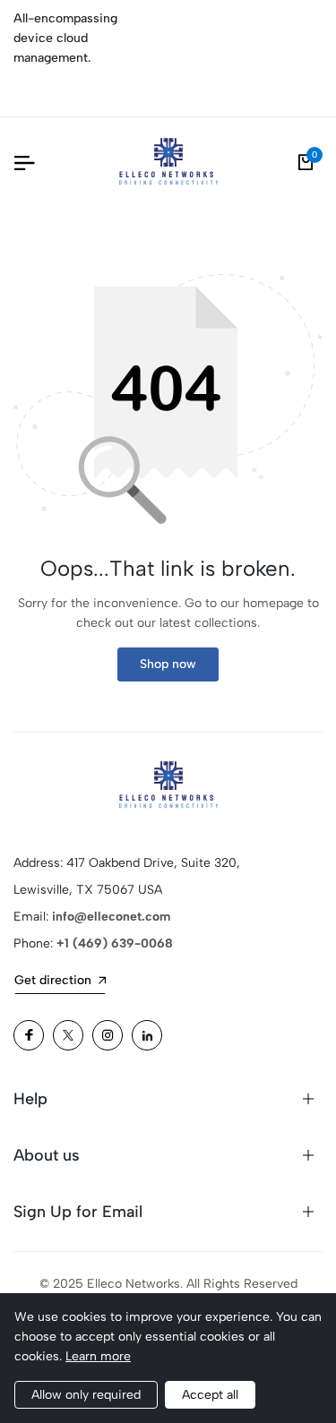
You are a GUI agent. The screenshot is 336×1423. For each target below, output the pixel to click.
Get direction (52, 980)
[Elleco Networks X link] (68, 1035)
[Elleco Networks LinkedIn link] (147, 1035)
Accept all (210, 1394)
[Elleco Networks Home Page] (168, 162)
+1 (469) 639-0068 (114, 943)
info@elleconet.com (111, 916)
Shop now (168, 664)
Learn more (98, 1356)
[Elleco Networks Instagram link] (107, 1035)
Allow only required (86, 1394)
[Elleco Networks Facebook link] (28, 1035)
